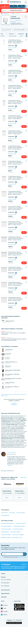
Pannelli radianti (5, 515)
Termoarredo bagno (18, 529)
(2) (14, 47)
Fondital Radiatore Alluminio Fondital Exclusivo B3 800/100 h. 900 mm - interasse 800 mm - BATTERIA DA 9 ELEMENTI (15, 269)
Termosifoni (12, 512)
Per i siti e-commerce (6, 579)
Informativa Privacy (21, 557)
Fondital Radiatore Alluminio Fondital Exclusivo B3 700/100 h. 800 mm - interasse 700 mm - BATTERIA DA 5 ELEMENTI (15, 163)
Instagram (5, 611)
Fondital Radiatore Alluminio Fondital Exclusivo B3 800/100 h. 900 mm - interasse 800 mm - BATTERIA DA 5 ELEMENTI (15, 178)
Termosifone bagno (6, 534)
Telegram (5, 614)
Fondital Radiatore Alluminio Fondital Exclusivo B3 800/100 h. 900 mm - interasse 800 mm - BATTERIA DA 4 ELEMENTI (15, 148)
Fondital (12, 13)
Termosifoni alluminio (6, 526)
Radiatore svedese (6, 537)
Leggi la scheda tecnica (8, 470)
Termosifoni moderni (6, 529)
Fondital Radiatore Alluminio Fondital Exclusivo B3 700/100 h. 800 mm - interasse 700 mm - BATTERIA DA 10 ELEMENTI (15, 299)
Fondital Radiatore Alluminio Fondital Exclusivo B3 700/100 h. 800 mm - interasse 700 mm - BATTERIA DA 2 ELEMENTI (15, 72)
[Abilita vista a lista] (26, 34)
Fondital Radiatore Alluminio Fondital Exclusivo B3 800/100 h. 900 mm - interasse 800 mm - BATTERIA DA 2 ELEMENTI (15, 87)
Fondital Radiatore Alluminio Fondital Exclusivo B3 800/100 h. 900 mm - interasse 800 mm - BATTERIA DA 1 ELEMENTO (15, 41)
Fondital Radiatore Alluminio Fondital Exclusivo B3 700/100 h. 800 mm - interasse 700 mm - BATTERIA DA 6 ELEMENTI (15, 193)
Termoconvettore (20, 512)
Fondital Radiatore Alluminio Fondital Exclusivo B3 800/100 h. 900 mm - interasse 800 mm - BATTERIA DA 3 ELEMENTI (15, 117)
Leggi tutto (9, 465)
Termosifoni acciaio (17, 537)
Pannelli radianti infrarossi (7, 523)
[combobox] (5, 10)
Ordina (11, 33)
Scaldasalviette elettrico (19, 526)
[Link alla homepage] (1, 13)
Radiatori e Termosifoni (8, 13)
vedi (23, 50)
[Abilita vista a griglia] (26, 36)
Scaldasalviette (5, 531)
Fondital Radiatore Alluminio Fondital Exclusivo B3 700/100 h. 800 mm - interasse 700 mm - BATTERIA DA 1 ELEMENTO (15, 57)
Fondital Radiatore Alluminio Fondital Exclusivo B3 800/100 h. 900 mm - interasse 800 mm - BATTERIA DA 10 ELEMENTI (15, 284)
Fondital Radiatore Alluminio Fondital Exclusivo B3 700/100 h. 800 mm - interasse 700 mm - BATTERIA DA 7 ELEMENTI (15, 223)
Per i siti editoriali (5, 585)
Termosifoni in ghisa (21, 523)
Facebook (5, 605)
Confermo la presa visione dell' (15, 557)
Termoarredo (4, 512)
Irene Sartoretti (12, 452)
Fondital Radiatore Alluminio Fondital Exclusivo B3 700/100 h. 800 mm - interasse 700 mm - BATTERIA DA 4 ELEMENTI (15, 132)
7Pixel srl (9, 620)
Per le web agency (5, 582)
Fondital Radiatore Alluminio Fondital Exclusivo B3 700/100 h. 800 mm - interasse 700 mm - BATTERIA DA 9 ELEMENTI (15, 254)
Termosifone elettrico (15, 531)
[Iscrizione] (25, 554)
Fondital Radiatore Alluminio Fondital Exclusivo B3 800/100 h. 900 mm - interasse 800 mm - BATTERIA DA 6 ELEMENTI (15, 208)
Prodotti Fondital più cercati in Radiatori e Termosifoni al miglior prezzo (13, 395)
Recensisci (10, 47)
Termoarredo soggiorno (18, 534)
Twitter (4, 608)
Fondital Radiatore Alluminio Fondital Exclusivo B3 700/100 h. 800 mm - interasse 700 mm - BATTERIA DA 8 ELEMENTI (15, 238)
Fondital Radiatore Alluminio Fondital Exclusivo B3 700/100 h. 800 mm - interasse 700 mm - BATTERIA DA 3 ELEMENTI (15, 102)
